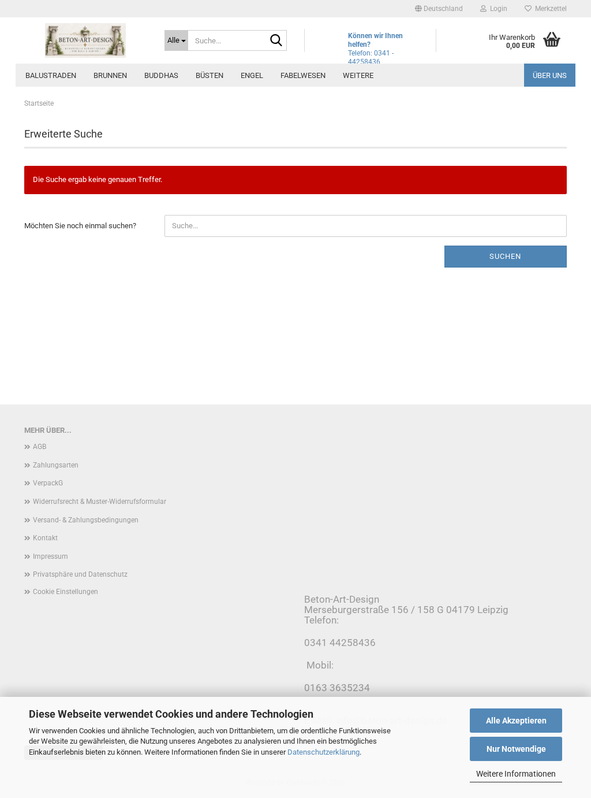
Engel (252, 75)
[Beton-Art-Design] (85, 40)
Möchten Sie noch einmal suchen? (80, 225)
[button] (439, 8)
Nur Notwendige (516, 749)
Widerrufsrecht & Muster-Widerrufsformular (99, 502)
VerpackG (48, 483)
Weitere (358, 75)
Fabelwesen (303, 75)
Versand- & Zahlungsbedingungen (86, 520)
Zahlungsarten (55, 465)
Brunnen (110, 75)
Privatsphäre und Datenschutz (80, 574)
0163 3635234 (337, 687)
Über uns (550, 75)
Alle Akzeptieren (516, 720)
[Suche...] (276, 41)
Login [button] (497, 9)
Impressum (50, 556)
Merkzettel (549, 9)
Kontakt (45, 538)
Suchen (505, 256)
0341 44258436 (340, 642)
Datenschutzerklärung (323, 752)
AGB (39, 447)
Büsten (209, 75)
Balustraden (50, 75)
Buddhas (161, 75)
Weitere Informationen (516, 773)
